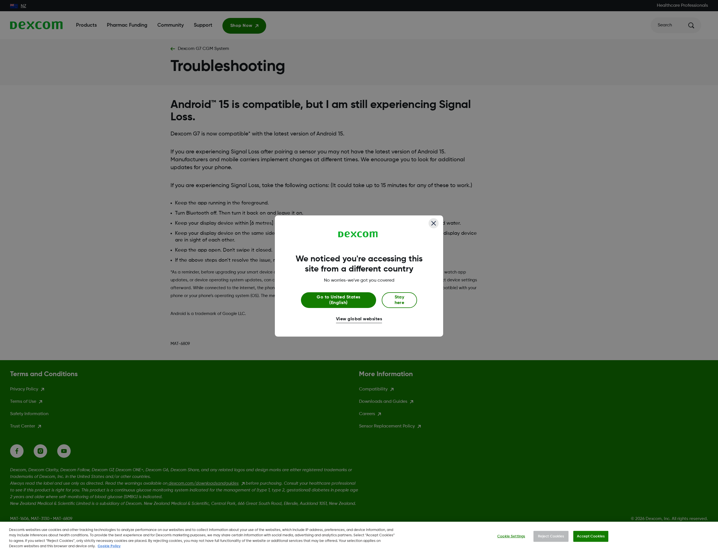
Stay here (399, 300)
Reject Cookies (551, 536)
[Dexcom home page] (358, 234)
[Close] (434, 223)
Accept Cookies (591, 536)
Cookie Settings (511, 536)
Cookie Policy (109, 546)
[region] (359, 537)
